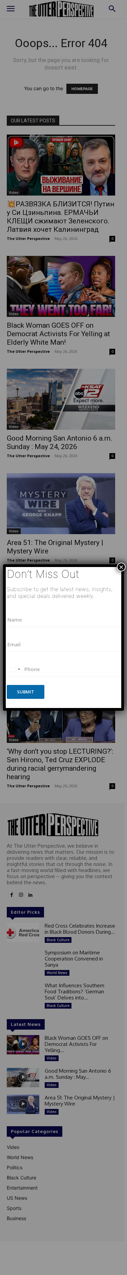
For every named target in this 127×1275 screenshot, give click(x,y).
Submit (25, 692)
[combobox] (14, 669)
